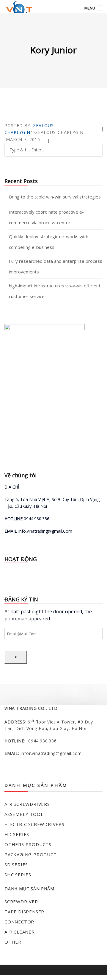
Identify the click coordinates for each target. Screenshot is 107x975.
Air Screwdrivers (27, 804)
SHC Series (17, 875)
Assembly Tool (23, 814)
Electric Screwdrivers (34, 824)
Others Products (27, 844)
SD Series (16, 864)
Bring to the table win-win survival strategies (55, 197)
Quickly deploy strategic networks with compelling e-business (48, 241)
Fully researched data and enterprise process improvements (55, 266)
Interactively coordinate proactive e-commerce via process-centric (46, 217)
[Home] (15, 8)
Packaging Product (30, 854)
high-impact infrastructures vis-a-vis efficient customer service (54, 291)
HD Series (16, 834)
